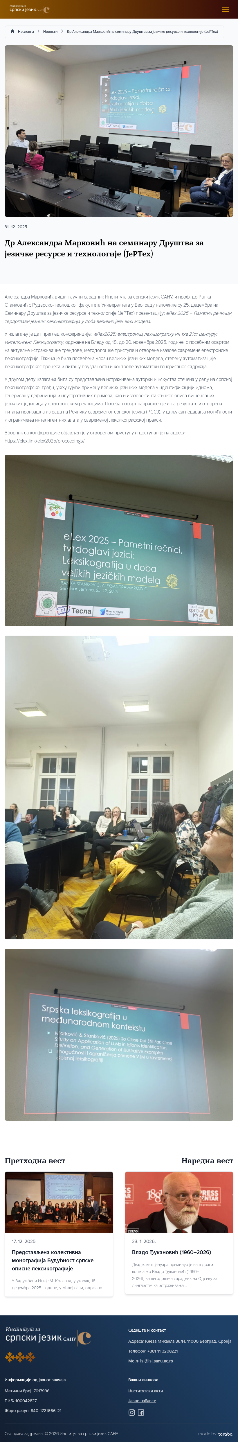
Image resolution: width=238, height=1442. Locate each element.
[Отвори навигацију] (225, 9)
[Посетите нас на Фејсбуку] (141, 1412)
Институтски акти (145, 1391)
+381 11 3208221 (162, 1351)
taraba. (225, 1434)
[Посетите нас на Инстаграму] (131, 1412)
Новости (50, 32)
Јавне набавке (142, 1401)
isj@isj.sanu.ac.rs (156, 1361)
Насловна (26, 32)
